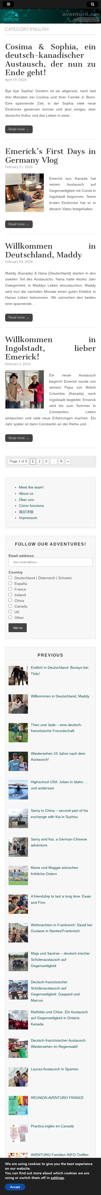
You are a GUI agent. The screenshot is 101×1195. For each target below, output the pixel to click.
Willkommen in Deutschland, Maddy (50, 250)
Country (16, 572)
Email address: (22, 556)
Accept (15, 1186)
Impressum (28, 518)
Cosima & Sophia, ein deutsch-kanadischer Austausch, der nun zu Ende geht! (50, 59)
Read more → (19, 129)
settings (57, 1177)
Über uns (26, 500)
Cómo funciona (31, 506)
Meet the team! (31, 487)
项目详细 (26, 512)
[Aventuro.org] (50, 16)
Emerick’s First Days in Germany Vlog (50, 156)
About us (26, 493)
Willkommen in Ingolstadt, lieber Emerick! (50, 348)
